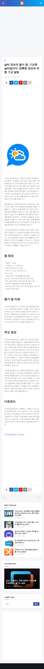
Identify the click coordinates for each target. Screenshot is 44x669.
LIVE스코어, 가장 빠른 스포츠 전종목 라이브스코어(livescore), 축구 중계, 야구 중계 (27, 513)
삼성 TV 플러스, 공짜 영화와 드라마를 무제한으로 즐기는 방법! (21, 581)
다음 (4, 498)
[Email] (25, 83)
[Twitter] (16, 83)
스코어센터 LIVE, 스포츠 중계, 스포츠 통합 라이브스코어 (26, 523)
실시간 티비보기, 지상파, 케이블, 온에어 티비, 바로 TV (27, 532)
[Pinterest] (21, 83)
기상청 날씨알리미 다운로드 (14, 434)
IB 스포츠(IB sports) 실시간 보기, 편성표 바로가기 (27, 541)
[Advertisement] (22, 32)
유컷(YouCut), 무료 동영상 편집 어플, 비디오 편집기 (26, 551)
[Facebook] (11, 83)
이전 (39, 498)
